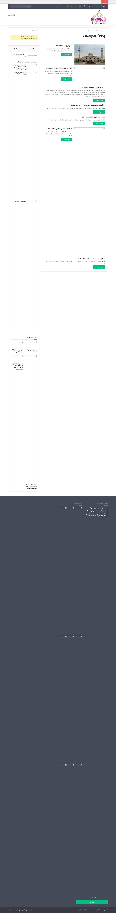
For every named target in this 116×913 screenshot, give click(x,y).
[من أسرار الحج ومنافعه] (32, 264)
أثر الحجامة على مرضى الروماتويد (60, 128)
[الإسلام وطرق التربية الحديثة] (31, 344)
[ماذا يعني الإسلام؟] (70, 766)
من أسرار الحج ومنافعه (20, 202)
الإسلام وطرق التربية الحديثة (32, 351)
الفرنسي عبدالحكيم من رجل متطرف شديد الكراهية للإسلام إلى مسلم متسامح (19, 67)
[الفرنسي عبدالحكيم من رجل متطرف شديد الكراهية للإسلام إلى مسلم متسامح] (32, 67)
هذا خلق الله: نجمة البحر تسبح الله (18, 56)
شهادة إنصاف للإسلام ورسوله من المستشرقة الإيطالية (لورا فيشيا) (31, 486)
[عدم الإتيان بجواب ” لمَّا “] (89, 54)
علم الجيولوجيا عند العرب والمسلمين (58, 68)
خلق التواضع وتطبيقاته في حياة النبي (17, 351)
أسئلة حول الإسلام (80, 6)
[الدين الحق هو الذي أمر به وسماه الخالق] (78, 571)
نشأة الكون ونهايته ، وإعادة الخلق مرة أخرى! (88, 105)
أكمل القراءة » (66, 54)
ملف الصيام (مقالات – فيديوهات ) (92, 87)
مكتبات (90, 6)
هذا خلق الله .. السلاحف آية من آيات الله (27, 62)
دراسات (97, 31)
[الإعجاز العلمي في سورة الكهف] (32, 135)
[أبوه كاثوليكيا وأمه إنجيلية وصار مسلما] (62, 638)
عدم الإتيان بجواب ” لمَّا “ (63, 45)
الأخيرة (16, 48)
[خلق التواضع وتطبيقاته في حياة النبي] (17, 344)
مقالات (97, 6)
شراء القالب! (11, 910)
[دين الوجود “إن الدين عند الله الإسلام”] (78, 828)
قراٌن (58, 6)
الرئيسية (103, 6)
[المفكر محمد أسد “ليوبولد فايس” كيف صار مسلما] (62, 766)
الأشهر (32, 48)
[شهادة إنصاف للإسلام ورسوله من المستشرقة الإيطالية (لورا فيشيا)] (31, 419)
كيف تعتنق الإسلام (68, 6)
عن (26, 910)
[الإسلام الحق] (99, 16)
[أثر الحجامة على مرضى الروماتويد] (89, 191)
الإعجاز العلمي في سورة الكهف (20, 74)
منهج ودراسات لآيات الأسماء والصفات (91, 258)
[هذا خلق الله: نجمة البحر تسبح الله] (32, 57)
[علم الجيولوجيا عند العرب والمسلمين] (89, 75)
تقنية (16, 910)
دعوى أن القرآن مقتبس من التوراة (92, 116)
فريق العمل (22, 910)
